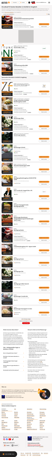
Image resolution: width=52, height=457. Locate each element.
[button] (44, 24)
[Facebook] (7, 439)
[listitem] (7, 409)
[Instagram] (4, 439)
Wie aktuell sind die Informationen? (13, 370)
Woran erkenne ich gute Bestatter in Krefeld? (13, 366)
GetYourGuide (8, 79)
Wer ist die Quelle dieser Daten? (13, 353)
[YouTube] (10, 439)
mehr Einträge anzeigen (26, 319)
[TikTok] (13, 439)
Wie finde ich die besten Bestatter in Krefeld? (13, 357)
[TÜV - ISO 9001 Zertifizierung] (3, 396)
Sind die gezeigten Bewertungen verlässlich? (13, 362)
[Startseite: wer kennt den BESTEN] (6, 2)
